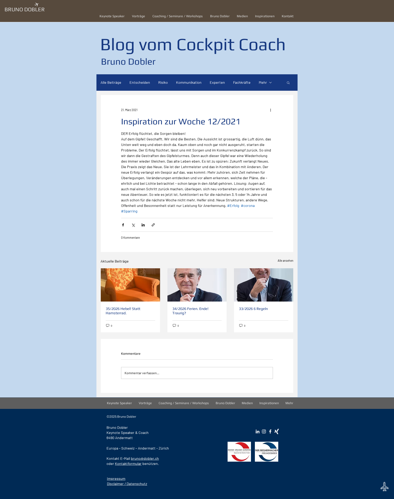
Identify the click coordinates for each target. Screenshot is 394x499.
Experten (217, 82)
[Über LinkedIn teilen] (143, 225)
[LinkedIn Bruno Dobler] (257, 431)
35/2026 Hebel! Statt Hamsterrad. (123, 310)
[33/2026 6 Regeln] (263, 285)
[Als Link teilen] (153, 225)
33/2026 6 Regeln (253, 308)
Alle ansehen (285, 260)
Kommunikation (189, 82)
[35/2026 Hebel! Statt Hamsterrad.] (130, 285)
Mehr (263, 82)
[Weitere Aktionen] (270, 109)
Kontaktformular (128, 463)
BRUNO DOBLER (25, 9)
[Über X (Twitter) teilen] (133, 225)
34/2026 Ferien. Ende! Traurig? (190, 310)
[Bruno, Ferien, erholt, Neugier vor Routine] (197, 285)
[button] (139, 16)
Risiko (163, 82)
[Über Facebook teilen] (123, 225)
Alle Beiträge (111, 82)
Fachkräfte (242, 82)
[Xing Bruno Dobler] (276, 431)
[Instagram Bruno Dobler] (264, 431)
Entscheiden (139, 82)
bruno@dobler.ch (145, 458)
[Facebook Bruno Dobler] (270, 431)
